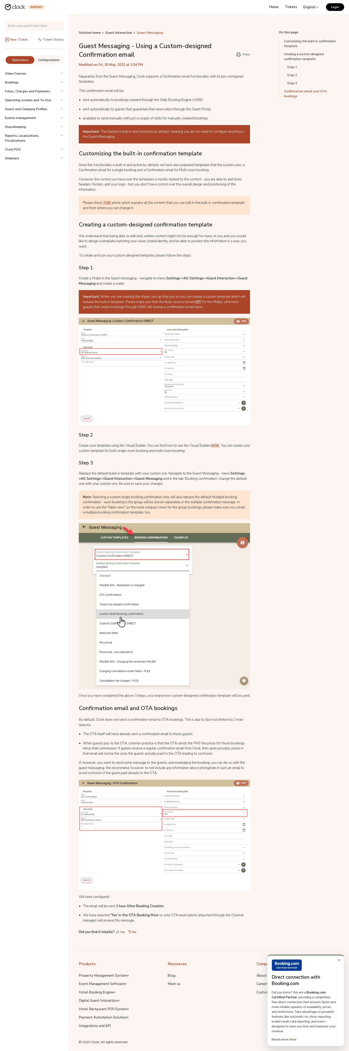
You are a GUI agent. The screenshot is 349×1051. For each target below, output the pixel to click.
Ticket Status (53, 39)
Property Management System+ (104, 975)
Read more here (284, 1039)
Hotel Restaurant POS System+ (104, 1009)
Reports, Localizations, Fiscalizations (22, 138)
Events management (20, 118)
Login (335, 7)
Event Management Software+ (103, 984)
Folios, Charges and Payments (27, 91)
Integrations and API (95, 1026)
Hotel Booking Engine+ (97, 992)
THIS (107, 202)
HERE (215, 445)
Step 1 (292, 67)
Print (246, 54)
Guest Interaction (118, 33)
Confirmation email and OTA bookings (305, 93)
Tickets (291, 7)
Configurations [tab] (48, 60)
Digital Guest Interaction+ (99, 1000)
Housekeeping (15, 127)
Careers (262, 984)
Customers (265, 992)
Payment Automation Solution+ (104, 1017)
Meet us (174, 984)
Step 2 (292, 75)
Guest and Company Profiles (26, 109)
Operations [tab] (20, 60)
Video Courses (15, 73)
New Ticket (19, 39)
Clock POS (13, 149)
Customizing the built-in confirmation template (310, 43)
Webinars (12, 158)
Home (274, 7)
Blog (171, 975)
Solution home (90, 33)
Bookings (12, 82)
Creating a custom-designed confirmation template (304, 56)
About (261, 975)
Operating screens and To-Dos (28, 100)
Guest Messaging (150, 33)
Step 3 (292, 83)
